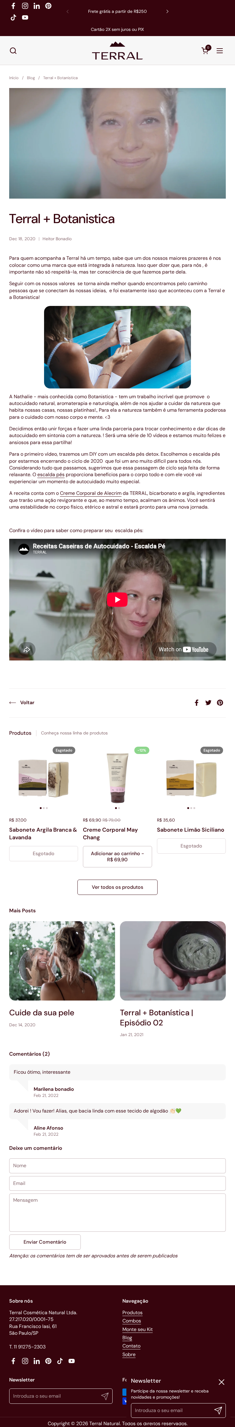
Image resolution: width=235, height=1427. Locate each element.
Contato (131, 1346)
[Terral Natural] (117, 51)
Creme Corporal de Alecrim (90, 493)
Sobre (129, 1354)
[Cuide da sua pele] (62, 961)
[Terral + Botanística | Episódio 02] (173, 961)
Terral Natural (104, 1423)
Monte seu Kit (137, 1329)
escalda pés (51, 474)
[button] (13, 50)
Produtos (132, 1312)
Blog (127, 1337)
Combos (131, 1321)
